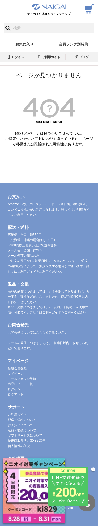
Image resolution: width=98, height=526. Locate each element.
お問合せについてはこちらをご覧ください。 (39, 332)
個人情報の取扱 (19, 446)
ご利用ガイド (51, 57)
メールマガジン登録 (22, 379)
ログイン (18, 57)
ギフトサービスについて (25, 435)
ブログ (84, 57)
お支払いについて (20, 425)
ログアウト (16, 394)
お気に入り (24, 44)
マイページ (16, 373)
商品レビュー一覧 (20, 384)
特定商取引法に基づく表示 (26, 441)
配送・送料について (22, 420)
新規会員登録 (17, 368)
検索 (8, 28)
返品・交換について (22, 430)
